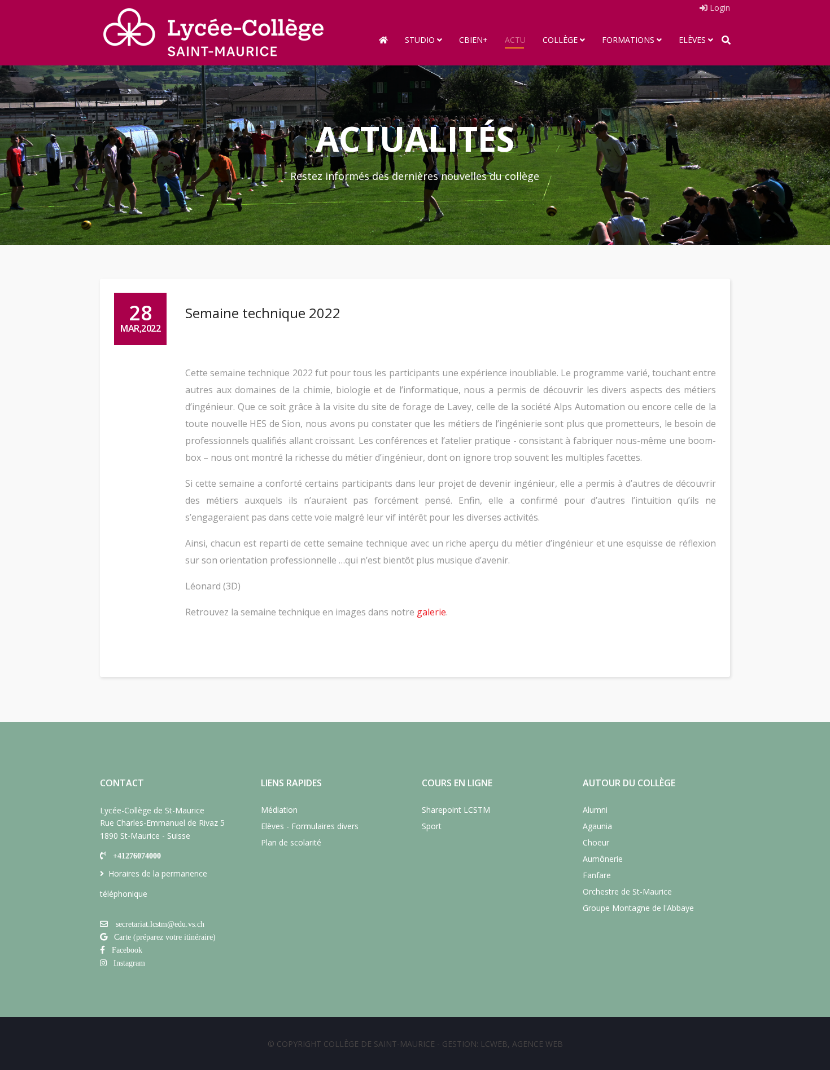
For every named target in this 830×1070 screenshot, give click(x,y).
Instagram (129, 963)
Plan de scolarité (291, 842)
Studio (420, 39)
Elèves (692, 39)
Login (718, 7)
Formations (628, 39)
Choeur (596, 842)
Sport (432, 826)
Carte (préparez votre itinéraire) (165, 937)
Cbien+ (473, 39)
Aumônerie (603, 858)
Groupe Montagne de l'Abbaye (638, 907)
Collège (560, 39)
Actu (515, 39)
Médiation (279, 809)
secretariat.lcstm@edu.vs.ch (160, 924)
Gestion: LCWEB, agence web (502, 1043)
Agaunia (597, 826)
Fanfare (597, 875)
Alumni (595, 809)
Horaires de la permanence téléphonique (153, 883)
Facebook (127, 950)
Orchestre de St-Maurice (627, 891)
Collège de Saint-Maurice (379, 1043)
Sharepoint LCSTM (456, 809)
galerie (431, 612)
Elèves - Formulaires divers (310, 826)
